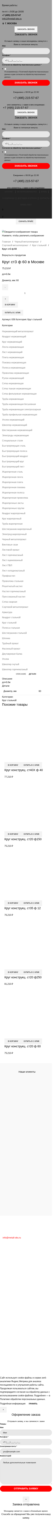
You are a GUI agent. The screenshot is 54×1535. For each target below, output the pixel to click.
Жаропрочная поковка (13, 487)
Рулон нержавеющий (13, 378)
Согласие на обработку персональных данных (22, 65)
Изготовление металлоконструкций (20, 1271)
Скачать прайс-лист (12, 1336)
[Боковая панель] (3, 1372)
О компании (8, 1315)
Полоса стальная (11, 628)
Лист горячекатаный (12, 555)
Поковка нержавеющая (14, 362)
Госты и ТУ (7, 1293)
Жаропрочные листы (13, 503)
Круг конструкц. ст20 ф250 (23, 977)
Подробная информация (13, 1403)
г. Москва (11, 23)
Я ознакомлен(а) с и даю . (26, 74)
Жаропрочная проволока (15, 498)
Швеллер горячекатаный (15, 669)
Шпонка (6, 638)
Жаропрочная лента (12, 477)
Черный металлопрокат (14, 539)
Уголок (5, 659)
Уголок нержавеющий (13, 420)
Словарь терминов (12, 1288)
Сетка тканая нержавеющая (16, 388)
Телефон (6, 55)
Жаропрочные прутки (13, 508)
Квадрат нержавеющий (14, 336)
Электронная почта (8, 1446)
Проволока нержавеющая (15, 373)
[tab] (21, 674)
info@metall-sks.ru (12, 1237)
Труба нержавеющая (13, 399)
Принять (33, 1404)
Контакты (7, 1320)
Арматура (7, 612)
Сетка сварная (9, 602)
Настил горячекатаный (14, 591)
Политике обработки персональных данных (22, 1399)
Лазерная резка (10, 1266)
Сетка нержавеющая (13, 383)
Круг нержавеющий (12, 342)
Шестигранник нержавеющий (17, 430)
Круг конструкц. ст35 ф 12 (22, 908)
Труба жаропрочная (12, 524)
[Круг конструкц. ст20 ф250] (27, 939)
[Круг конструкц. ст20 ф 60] (27, 1008)
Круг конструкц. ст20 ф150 (23, 839)
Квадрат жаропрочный (13, 513)
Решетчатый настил (12, 586)
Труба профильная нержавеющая (19, 414)
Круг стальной (9, 623)
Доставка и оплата (11, 1326)
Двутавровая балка (12, 654)
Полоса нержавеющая (13, 368)
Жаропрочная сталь (12, 472)
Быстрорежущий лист (13, 466)
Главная (6, 242)
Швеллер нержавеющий (14, 425)
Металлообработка (12, 1250)
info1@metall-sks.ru (12, 19)
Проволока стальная (12, 581)
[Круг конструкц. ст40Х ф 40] (27, 732)
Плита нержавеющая (13, 357)
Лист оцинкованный (12, 560)
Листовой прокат (10, 550)
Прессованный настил (13, 596)
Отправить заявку (26, 1488)
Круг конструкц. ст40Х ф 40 (23, 770)
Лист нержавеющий (12, 352)
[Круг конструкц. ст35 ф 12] (27, 870)
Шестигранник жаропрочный (17, 529)
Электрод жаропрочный (14, 534)
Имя (1, 1427)
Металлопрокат (10, 1255)
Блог (4, 1283)
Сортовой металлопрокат (15, 607)
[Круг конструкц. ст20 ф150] (27, 801)
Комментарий (5, 1456)
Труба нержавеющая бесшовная (19, 404)
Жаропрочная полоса (13, 492)
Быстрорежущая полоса (14, 451)
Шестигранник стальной (14, 633)
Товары (3, 1424)
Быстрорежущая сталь (13, 446)
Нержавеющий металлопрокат (18, 331)
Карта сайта (8, 1303)
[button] (12, 765)
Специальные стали (12, 440)
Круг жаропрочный (11, 518)
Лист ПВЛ (7, 565)
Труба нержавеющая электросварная (21, 409)
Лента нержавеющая (13, 347)
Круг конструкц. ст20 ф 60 (22, 1046)
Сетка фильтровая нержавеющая (19, 394)
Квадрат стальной (11, 617)
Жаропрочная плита (12, 482)
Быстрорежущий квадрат (15, 456)
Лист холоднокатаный (13, 570)
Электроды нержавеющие (15, 435)
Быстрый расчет (10, 1331)
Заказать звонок (26, 29)
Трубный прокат (10, 643)
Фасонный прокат (11, 649)
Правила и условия (12, 1298)
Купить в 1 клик (12, 313)
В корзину (10, 305)
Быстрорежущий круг (13, 461)
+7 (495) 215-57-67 (11, 15)
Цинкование (8, 1260)
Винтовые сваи (10, 544)
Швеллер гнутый (10, 664)
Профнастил (8, 576)
